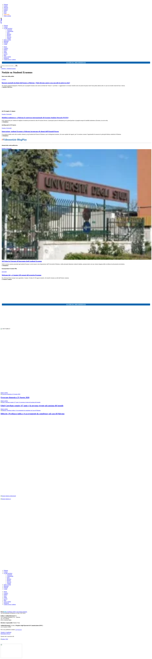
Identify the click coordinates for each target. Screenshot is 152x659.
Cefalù (5, 44)
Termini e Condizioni (6, 632)
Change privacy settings (10, 59)
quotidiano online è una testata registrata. (14, 611)
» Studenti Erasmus (11, 68)
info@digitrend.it (18, 629)
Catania (6, 6)
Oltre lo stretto (7, 16)
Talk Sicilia (6, 14)
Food (5, 13)
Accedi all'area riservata (76, 62)
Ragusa (9, 35)
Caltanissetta (10, 31)
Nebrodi (6, 42)
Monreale (6, 41)
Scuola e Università (6, 114)
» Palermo (3, 68)
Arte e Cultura (7, 56)
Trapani (9, 38)
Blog (5, 55)
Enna (8, 32)
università (4, 271)
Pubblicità (6, 58)
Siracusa (6, 7)
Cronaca (6, 8)
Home (5, 46)
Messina (9, 34)
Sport (5, 11)
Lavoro (5, 54)
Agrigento (9, 29)
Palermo (6, 4)
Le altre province (8, 28)
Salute (5, 52)
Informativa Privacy (6, 633)
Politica (6, 10)
